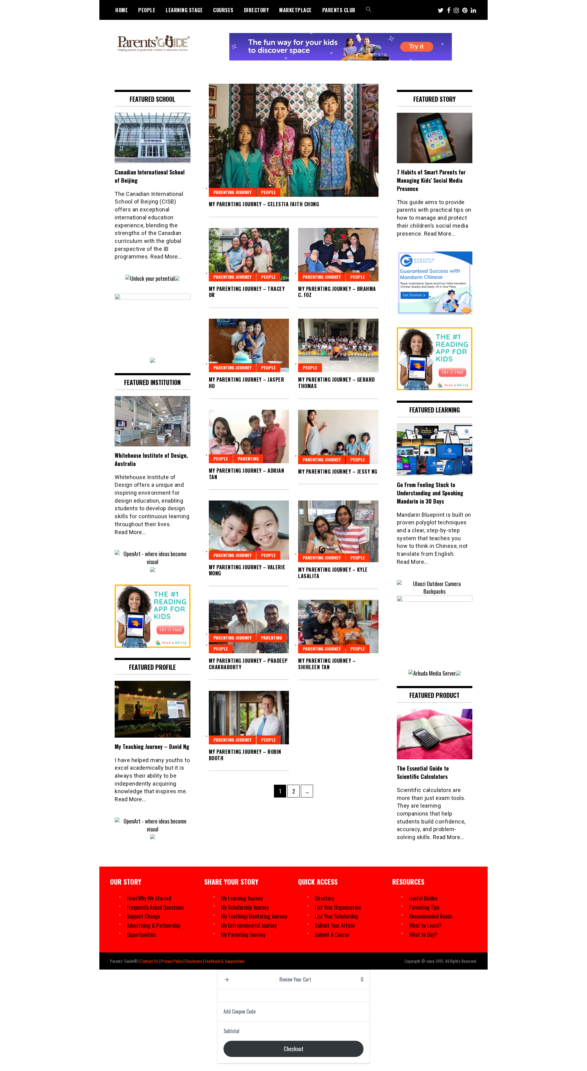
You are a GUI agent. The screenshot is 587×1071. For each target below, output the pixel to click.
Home (121, 10)
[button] (368, 10)
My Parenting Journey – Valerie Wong (247, 570)
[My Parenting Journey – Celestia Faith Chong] (293, 140)
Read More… (166, 257)
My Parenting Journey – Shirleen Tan (327, 664)
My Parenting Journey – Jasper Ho (246, 383)
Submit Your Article (335, 925)
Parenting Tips (424, 907)
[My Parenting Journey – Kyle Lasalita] (338, 531)
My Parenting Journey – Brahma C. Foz (337, 292)
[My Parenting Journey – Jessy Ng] (338, 437)
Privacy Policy (172, 961)
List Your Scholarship (336, 916)
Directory (256, 10)
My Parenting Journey (243, 934)
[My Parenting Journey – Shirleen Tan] (338, 626)
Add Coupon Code (239, 1011)
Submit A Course (332, 934)
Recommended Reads (430, 916)
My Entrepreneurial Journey (249, 925)
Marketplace (295, 10)
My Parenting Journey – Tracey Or (247, 292)
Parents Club (338, 10)
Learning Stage (184, 10)
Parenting (248, 458)
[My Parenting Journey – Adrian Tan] (249, 436)
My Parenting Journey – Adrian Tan (246, 474)
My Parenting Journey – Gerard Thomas (336, 383)
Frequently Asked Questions (155, 907)
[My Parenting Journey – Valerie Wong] (249, 530)
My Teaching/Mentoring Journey (254, 916)
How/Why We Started (149, 898)
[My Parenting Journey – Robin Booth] (249, 717)
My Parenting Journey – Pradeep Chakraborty (248, 664)
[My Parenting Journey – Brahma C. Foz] (338, 254)
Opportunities (141, 934)
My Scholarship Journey (245, 907)
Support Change (143, 916)
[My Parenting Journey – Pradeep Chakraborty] (249, 626)
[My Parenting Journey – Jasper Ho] (249, 345)
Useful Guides (423, 898)
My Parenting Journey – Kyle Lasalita (333, 573)
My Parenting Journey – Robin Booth (245, 755)
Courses (223, 10)
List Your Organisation (338, 907)
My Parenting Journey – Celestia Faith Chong (264, 204)
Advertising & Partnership (153, 925)
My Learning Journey (242, 898)
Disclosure (193, 961)
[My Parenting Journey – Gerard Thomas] (338, 345)
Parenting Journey (232, 192)
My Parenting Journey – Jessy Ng (337, 471)
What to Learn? (425, 925)
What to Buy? (423, 934)
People (146, 10)
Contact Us (149, 961)
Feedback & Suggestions (225, 961)
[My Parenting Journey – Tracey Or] (249, 254)
